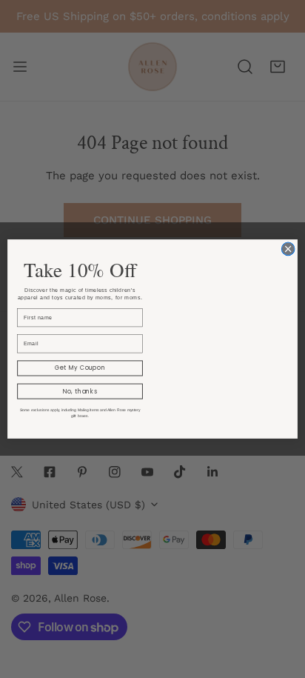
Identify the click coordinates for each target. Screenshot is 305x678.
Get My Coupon (80, 368)
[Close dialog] (288, 249)
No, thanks (80, 391)
